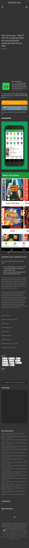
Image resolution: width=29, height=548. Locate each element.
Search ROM (12, 530)
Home (6, 530)
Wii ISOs (10, 528)
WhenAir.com (14, 2)
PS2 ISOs (22, 528)
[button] (24, 213)
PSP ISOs (4, 526)
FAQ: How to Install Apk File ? (8, 112)
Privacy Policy (23, 530)
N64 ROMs (8, 525)
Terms (17, 530)
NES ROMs (13, 525)
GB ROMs (24, 525)
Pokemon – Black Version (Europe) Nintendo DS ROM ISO (14, 439)
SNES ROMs (16, 523)
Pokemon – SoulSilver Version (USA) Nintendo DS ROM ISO (14, 449)
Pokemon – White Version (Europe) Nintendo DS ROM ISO (14, 478)
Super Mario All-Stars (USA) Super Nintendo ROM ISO (13, 491)
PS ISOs (19, 525)
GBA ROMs (9, 523)
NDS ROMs (22, 523)
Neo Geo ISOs (15, 528)
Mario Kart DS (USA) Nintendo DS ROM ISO (10, 494)
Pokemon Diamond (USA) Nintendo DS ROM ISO (12, 459)
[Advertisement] (14, 21)
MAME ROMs (18, 526)
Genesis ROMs (10, 526)
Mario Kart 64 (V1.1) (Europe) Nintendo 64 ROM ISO (12, 452)
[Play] (3, 251)
